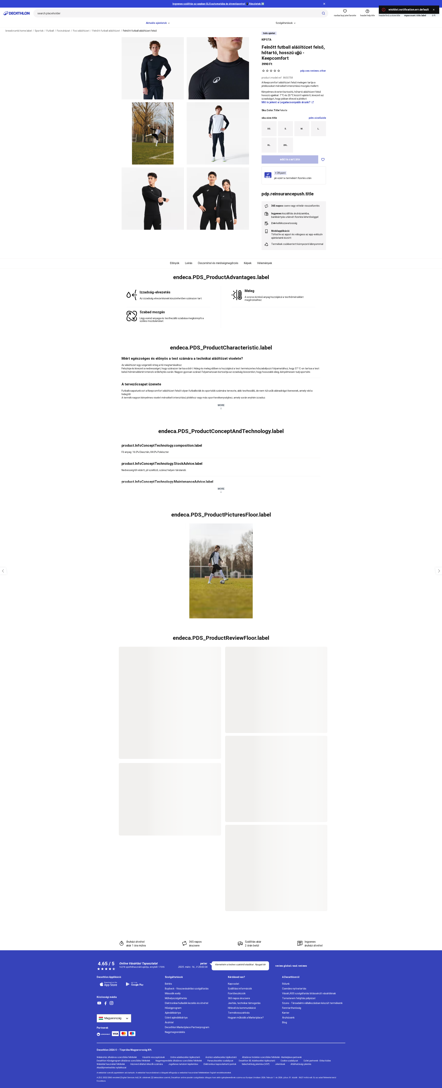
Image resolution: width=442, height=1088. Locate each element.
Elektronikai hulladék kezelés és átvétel (186, 1003)
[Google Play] (136, 984)
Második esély (173, 993)
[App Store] (110, 984)
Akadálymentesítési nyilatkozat (111, 1067)
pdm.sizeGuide (317, 117)
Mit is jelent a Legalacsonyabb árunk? (286, 102)
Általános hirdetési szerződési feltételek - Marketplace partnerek (272, 1057)
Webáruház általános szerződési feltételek (117, 1057)
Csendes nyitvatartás (294, 988)
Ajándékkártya (173, 1012)
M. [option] (302, 128)
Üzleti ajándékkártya (176, 1017)
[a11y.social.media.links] (99, 1003)
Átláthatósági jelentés (301, 1064)
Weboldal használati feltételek (111, 1064)
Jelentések (280, 1064)
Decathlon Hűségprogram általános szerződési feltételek (123, 1061)
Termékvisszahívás (239, 1012)
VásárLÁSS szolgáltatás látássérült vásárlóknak (309, 993)
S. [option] (286, 128)
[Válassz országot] (114, 1018)
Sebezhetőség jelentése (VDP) (256, 1064)
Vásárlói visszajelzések (153, 1057)
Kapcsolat (233, 983)
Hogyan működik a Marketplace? (246, 1017)
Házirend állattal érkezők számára (146, 1064)
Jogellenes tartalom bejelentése (183, 1064)
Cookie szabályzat (289, 1061)
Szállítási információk (240, 988)
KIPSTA (266, 39)
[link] (291, 966)
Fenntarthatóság (291, 1008)
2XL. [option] (285, 145)
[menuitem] (158, 23)
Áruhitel (169, 1022)
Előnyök (174, 263)
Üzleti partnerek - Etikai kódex (317, 1061)
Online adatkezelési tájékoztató (185, 1057)
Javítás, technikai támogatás (244, 1003)
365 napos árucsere (239, 998)
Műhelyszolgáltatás (176, 998)
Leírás (188, 263)
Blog (284, 1022)
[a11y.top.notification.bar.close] (324, 4)
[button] (221, 277)
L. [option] (318, 128)
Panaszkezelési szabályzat (220, 1061)
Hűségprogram (173, 1008)
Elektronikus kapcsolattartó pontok (220, 1064)
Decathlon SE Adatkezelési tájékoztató (257, 1061)
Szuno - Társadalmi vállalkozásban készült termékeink (312, 1003)
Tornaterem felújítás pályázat (298, 998)
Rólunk (286, 983)
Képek (248, 263)
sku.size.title (269, 117)
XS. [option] (269, 128)
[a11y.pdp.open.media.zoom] (153, 68)
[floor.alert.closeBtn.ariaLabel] (433, 9)
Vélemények (264, 263)
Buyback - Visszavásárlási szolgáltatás (187, 988)
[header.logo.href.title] (16, 13)
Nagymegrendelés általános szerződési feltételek (179, 1061)
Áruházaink (288, 1017)
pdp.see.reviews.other (313, 70)
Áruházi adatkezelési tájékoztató (221, 1057)
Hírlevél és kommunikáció (242, 1008)
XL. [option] (269, 145)
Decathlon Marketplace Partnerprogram (187, 1027)
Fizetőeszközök (237, 993)
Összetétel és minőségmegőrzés (218, 263)
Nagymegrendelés (175, 1032)
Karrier (285, 1012)
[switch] (323, 159)
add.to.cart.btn (290, 159)
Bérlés (168, 983)
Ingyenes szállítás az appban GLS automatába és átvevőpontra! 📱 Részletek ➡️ (218, 3)
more (221, 405)
